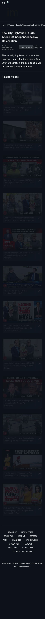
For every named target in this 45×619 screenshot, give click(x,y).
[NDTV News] (12, 11)
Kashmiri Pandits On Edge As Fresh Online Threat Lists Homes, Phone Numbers (17, 110)
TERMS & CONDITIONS (22, 552)
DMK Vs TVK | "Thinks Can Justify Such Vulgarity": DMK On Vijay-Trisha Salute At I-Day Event (18, 510)
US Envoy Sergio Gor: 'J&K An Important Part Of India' (15, 291)
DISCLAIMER (14, 544)
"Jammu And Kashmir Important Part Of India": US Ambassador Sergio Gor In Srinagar (19, 365)
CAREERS (33, 536)
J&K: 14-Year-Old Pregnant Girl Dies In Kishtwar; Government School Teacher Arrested (19, 182)
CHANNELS (16, 540)
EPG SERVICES (32, 540)
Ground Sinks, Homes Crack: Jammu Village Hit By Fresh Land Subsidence (18, 146)
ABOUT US (12, 532)
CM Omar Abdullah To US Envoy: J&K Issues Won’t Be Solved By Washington (18, 403)
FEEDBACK (28, 544)
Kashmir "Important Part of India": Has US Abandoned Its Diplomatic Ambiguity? (18, 255)
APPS (5, 540)
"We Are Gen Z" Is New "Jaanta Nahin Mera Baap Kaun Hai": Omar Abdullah (19, 439)
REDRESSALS (27, 548)
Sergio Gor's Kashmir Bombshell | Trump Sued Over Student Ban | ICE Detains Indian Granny (18, 327)
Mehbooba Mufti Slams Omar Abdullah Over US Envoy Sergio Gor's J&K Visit (19, 219)
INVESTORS (13, 548)
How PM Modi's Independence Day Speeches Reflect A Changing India (18, 474)
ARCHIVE (21, 536)
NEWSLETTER (27, 532)
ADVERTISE (8, 536)
